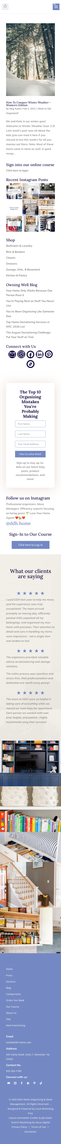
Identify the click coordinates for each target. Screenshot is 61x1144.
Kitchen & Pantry (16, 275)
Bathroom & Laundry (19, 245)
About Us (11, 1012)
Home (9, 969)
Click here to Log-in (30, 544)
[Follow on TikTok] (40, 1083)
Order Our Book (15, 1000)
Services (10, 981)
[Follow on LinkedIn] (27, 1083)
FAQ (8, 1019)
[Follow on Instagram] (15, 1083)
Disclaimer (31, 1131)
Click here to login (17, 170)
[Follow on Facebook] (21, 1083)
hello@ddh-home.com (18, 1042)
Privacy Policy (19, 1127)
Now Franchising (15, 1025)
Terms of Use (38, 1127)
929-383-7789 (13, 1071)
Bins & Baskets (15, 251)
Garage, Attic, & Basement (23, 269)
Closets (10, 257)
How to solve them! (30, 454)
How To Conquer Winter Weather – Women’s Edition (28, 104)
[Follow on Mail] (8, 1083)
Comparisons (13, 994)
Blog (8, 987)
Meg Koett (15, 108)
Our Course (12, 1006)
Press (9, 975)
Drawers (11, 263)
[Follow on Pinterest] (34, 1083)
